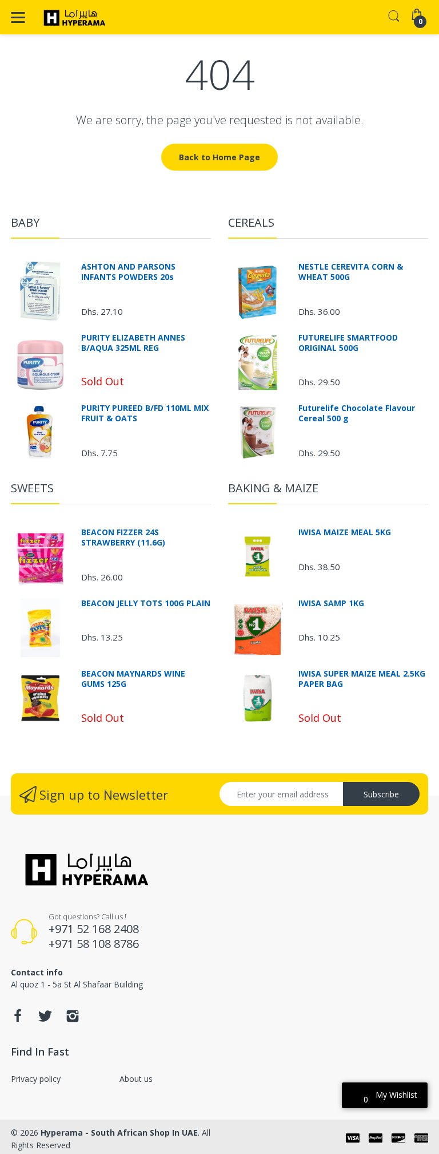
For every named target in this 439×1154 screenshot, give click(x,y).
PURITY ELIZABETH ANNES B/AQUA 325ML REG (133, 343)
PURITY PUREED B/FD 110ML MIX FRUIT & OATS (145, 413)
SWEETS (32, 488)
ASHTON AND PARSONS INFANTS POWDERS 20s (128, 272)
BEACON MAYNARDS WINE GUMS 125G (133, 679)
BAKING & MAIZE (273, 488)
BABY (25, 222)
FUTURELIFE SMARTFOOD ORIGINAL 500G (348, 343)
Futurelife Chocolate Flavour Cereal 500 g (356, 413)
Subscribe (381, 794)
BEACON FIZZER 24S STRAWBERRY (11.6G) (123, 537)
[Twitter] (45, 1019)
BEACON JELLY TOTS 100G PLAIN (145, 603)
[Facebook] (18, 1019)
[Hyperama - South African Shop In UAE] (72, 17)
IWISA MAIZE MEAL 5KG (344, 532)
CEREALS (251, 222)
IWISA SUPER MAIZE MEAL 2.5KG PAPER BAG (361, 679)
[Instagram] (72, 1019)
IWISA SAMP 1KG (331, 603)
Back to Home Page (219, 157)
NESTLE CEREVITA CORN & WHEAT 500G (350, 272)
